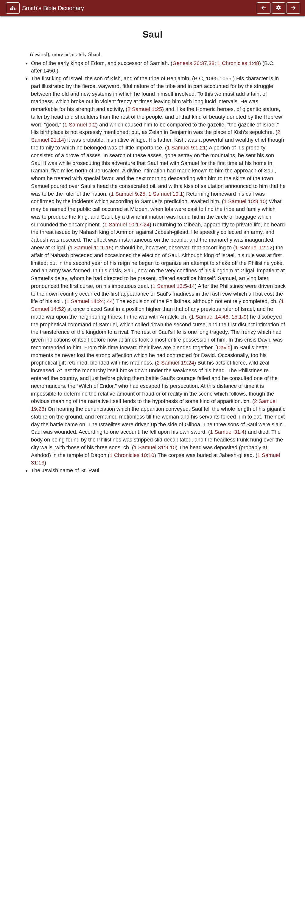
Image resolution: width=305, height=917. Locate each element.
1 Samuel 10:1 (165, 194)
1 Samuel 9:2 (80, 124)
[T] (293, 8)
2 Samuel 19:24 (175, 362)
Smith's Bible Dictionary (53, 8)
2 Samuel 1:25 (144, 109)
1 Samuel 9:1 (182, 147)
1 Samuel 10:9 (241, 201)
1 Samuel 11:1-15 (91, 247)
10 (263, 201)
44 (110, 301)
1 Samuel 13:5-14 (173, 286)
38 (211, 63)
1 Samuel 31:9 (151, 447)
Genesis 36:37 (189, 63)
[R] (263, 8)
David (224, 347)
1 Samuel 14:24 (85, 301)
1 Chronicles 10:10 (132, 455)
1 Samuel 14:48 (209, 317)
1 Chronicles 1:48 (238, 63)
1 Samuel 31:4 (227, 432)
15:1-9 (239, 317)
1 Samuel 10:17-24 (127, 224)
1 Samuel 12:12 (254, 247)
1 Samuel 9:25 (128, 194)
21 (203, 147)
